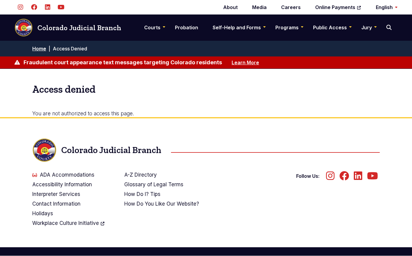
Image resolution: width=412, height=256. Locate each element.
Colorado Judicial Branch (79, 27)
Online (335, 7)
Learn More (245, 62)
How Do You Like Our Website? (161, 204)
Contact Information (56, 204)
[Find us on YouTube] (61, 7)
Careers (291, 7)
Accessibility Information (62, 184)
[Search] (390, 27)
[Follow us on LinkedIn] (47, 7)
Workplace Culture (65, 223)
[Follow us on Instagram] (20, 7)
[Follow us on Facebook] (34, 7)
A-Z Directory (140, 175)
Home (39, 49)
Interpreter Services (56, 194)
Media (259, 7)
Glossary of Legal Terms (153, 184)
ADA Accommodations (67, 175)
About (230, 7)
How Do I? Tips (142, 194)
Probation (186, 27)
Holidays (42, 213)
